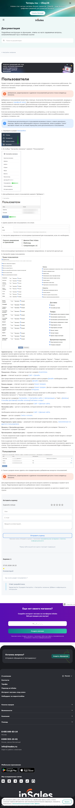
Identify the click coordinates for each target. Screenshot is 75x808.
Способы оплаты (22, 400)
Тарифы (4, 684)
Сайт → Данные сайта (42, 404)
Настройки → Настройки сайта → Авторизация (37, 398)
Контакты (5, 680)
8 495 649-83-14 (9, 731)
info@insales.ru (9, 746)
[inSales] (39, 20)
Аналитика (43, 372)
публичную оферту (46, 636)
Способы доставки (8, 400)
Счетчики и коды (36, 400)
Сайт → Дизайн (34, 375)
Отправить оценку (37, 535)
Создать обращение (60, 656)
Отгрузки (35, 389)
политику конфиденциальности (42, 637)
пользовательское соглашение (50, 539)
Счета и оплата (26, 415)
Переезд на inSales (8, 688)
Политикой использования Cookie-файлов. (26, 803)
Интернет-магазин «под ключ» (13, 692)
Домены (65, 398)
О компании (6, 676)
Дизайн (51, 378)
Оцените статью (9, 505)
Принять (67, 801)
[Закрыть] (70, 3)
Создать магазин (37, 631)
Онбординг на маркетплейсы (12, 696)
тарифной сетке (20, 102)
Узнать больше (37, 13)
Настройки (21, 131)
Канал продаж (40, 384)
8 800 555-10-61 (9, 739)
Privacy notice (70, 604)
